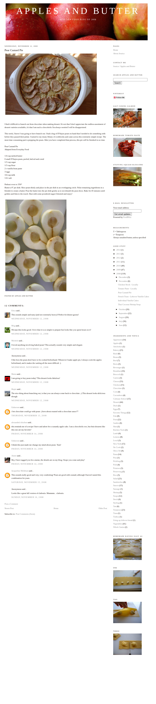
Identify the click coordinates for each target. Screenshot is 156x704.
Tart (114, 506)
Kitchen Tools (119, 430)
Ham (115, 426)
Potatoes (116, 468)
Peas (115, 458)
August (122, 317)
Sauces (116, 485)
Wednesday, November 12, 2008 (29, 319)
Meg (13, 326)
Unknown (15, 407)
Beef (115, 360)
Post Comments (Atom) (25, 514)
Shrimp (116, 492)
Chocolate (117, 388)
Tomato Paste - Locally (127, 288)
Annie (13, 456)
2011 (118, 262)
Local (115, 440)
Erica (13, 310)
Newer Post (9, 508)
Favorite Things (119, 413)
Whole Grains (118, 527)
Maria (13, 374)
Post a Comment (11, 504)
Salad (115, 478)
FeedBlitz (127, 217)
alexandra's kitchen (19, 422)
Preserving (117, 471)
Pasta (115, 454)
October (122, 309)
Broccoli (116, 374)
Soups (115, 496)
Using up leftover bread (123, 520)
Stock (115, 499)
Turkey (116, 517)
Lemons (116, 437)
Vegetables (117, 524)
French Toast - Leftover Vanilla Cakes (133, 296)
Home (56, 508)
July (121, 321)
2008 (118, 274)
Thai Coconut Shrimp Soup (129, 304)
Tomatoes (117, 510)
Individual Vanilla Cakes (128, 300)
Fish (115, 416)
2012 (118, 258)
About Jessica (118, 53)
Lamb (115, 433)
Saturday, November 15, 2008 (28, 482)
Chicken (116, 385)
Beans (115, 357)
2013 (118, 254)
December (123, 277)
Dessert (116, 402)
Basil (115, 353)
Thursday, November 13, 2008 (29, 415)
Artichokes (117, 346)
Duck (115, 405)
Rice (115, 475)
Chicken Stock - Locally (128, 284)
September (123, 313)
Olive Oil (117, 451)
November (123, 281)
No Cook (117, 447)
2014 (118, 250)
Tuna (115, 513)
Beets (115, 364)
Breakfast (117, 371)
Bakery (116, 350)
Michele (14, 340)
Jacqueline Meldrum (19, 471)
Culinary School (120, 399)
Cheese (116, 381)
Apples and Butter (78, 11)
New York (117, 444)
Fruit (115, 419)
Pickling (116, 461)
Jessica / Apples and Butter (124, 66)
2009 (118, 270)
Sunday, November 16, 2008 (27, 497)
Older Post (103, 508)
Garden (116, 423)
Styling (116, 503)
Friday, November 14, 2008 (27, 434)
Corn (115, 392)
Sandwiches (118, 482)
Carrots (116, 378)
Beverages (117, 367)
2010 (118, 266)
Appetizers (117, 340)
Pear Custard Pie (14, 50)
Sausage (116, 489)
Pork (115, 465)
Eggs (115, 409)
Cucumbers (117, 395)
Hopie (13, 389)
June (121, 325)
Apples (116, 343)
